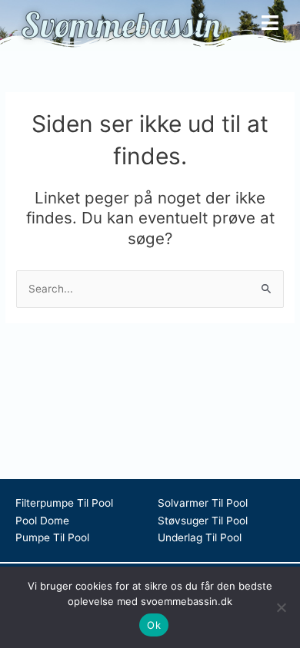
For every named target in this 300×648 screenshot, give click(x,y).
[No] (280, 607)
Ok (154, 625)
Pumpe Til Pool (52, 537)
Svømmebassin (120, 24)
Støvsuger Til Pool (203, 520)
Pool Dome (42, 520)
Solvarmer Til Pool (203, 503)
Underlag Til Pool (200, 537)
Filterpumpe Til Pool (64, 503)
